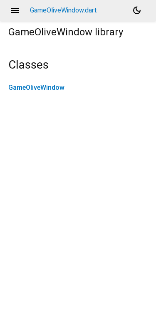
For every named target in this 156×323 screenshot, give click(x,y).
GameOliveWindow (36, 87)
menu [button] (15, 10)
